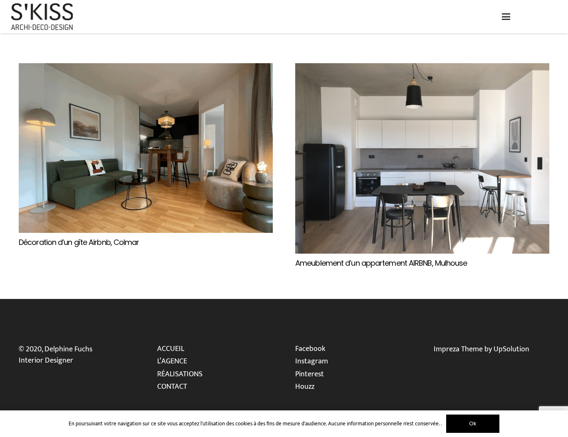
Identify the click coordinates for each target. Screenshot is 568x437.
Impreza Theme (458, 349)
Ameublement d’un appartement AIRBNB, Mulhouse (381, 263)
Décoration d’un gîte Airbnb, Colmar (79, 242)
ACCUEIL (170, 349)
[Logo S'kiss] (42, 16)
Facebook (310, 349)
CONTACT (172, 386)
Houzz (304, 386)
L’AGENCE (172, 361)
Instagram (311, 361)
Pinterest (309, 374)
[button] (506, 16)
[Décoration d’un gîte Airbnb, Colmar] (146, 148)
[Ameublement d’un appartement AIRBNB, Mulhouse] (422, 158)
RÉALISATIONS (180, 374)
